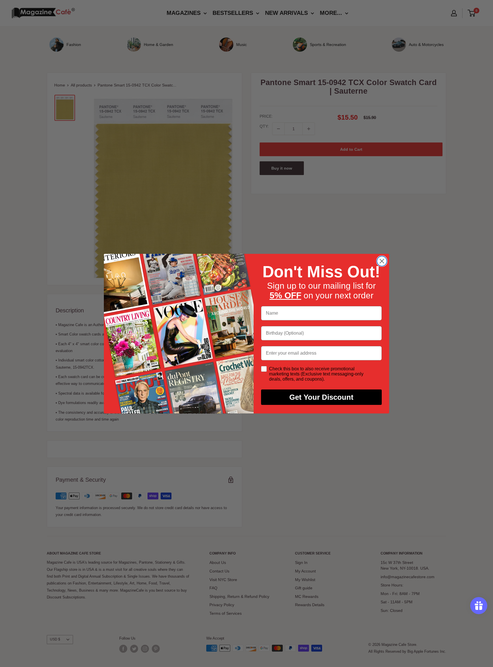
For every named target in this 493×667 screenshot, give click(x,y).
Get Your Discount (321, 397)
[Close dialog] (382, 261)
